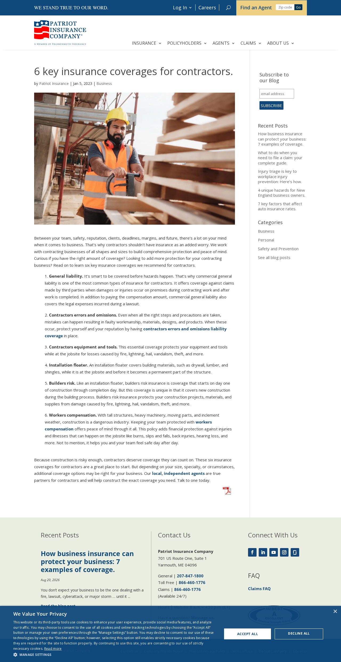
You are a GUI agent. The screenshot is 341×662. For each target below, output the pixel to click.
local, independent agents (178, 473)
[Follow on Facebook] (252, 552)
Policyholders (184, 43)
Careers (207, 7)
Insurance (144, 43)
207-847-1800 (190, 575)
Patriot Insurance (54, 83)
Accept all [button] (247, 633)
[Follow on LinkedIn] (263, 552)
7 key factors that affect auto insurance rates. (280, 206)
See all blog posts (274, 257)
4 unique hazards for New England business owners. (281, 192)
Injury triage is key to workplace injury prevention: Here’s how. (280, 176)
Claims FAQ (259, 588)
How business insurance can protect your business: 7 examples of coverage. (282, 139)
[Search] (228, 7)
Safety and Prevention (278, 248)
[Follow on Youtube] (273, 552)
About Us (278, 43)
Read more (53, 648)
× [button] (335, 612)
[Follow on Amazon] (295, 552)
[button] (114, 654)
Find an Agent (256, 7)
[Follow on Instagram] (284, 552)
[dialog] (170, 634)
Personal (266, 239)
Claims (248, 43)
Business (104, 83)
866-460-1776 (192, 582)
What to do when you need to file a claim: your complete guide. (280, 158)
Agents (221, 43)
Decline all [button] (299, 633)
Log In (180, 7)
